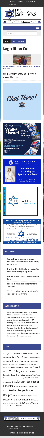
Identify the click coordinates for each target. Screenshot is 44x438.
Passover (7, 399)
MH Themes (31, 433)
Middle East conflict (19, 396)
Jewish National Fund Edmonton (24, 386)
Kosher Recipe (17, 390)
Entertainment (8, 66)
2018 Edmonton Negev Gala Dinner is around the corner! (19, 75)
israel (14, 381)
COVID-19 (11, 371)
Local (38, 66)
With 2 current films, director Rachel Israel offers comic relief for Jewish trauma (23, 292)
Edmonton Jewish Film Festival (14, 375)
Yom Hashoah (10, 406)
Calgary (12, 364)
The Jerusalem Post (13, 306)
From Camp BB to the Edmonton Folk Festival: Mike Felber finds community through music (23, 270)
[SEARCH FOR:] (22, 33)
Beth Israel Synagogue (20, 361)
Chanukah (36, 367)
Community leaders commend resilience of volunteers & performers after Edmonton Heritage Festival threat (23, 261)
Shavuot (36, 400)
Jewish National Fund (29, 66)
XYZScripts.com (30, 437)
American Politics (19, 353)
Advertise (20, 1)
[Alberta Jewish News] (22, 14)
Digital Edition (22, 371)
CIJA (4, 371)
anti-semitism (33, 353)
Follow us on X (13, 5)
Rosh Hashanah (26, 399)
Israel (20, 66)
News (4, 68)
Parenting (35, 395)
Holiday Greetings (32, 1)
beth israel (6, 361)
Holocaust (34, 378)
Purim (15, 400)
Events (15, 66)
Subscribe (12, 1)
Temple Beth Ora (19, 403)
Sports (9, 68)
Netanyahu (29, 396)
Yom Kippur (18, 406)
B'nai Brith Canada (20, 357)
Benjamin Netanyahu (35, 357)
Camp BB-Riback (32, 364)
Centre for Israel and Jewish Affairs (13, 367)
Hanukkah (27, 378)
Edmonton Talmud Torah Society (16, 378)
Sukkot (5, 403)
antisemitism (7, 358)
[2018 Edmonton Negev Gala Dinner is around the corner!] (22, 63)
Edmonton (32, 371)
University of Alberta (30, 403)
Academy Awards (7, 354)
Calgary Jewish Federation (21, 364)
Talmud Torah (10, 403)
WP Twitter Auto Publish (15, 437)
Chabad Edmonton (28, 367)
